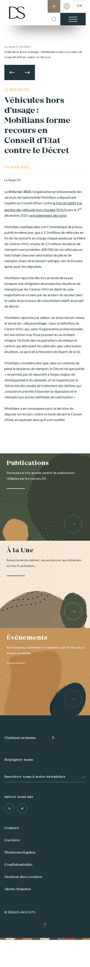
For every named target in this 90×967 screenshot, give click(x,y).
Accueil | (10, 46)
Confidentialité (18, 865)
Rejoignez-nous (18, 760)
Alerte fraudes (17, 889)
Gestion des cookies (23, 877)
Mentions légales (19, 852)
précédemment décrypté (47, 215)
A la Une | (24, 46)
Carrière (12, 840)
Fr (79, 6)
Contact (11, 828)
